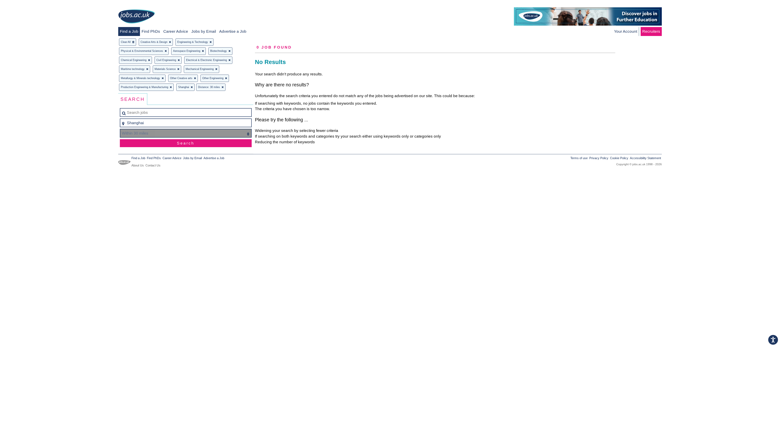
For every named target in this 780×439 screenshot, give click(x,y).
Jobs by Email (203, 31)
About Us (137, 165)
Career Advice (175, 31)
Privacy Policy (598, 158)
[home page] (136, 17)
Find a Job (129, 31)
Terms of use (579, 158)
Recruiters (651, 31)
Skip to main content (19, 4)
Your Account (625, 31)
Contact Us (152, 165)
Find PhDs (151, 31)
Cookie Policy (619, 158)
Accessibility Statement (645, 158)
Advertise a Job (232, 31)
